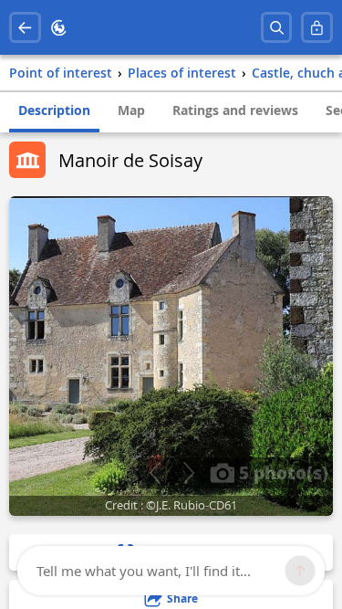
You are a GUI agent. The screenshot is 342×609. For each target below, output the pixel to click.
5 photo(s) (281, 472)
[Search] (277, 28)
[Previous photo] (154, 473)
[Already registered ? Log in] (317, 28)
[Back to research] (25, 28)
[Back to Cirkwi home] (58, 28)
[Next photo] (188, 473)
